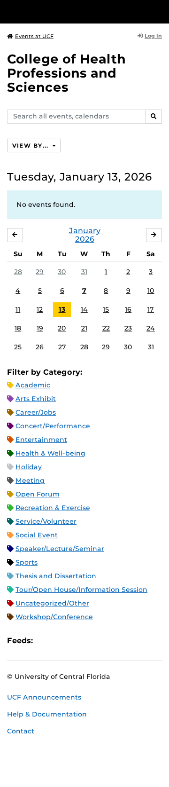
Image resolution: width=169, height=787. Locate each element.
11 (17, 309)
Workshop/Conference (54, 617)
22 (106, 328)
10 (150, 290)
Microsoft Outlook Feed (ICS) (61, 641)
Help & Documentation (47, 714)
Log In (153, 35)
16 (128, 309)
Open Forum (37, 494)
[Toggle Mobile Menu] (160, 11)
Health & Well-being (50, 453)
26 (40, 347)
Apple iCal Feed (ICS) (45, 641)
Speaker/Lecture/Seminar (59, 548)
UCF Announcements (44, 697)
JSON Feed (109, 641)
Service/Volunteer (46, 521)
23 (128, 328)
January (84, 230)
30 (62, 272)
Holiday (28, 467)
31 (84, 272)
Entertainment (41, 439)
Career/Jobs (35, 412)
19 (40, 328)
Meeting (30, 480)
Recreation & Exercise (52, 508)
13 (62, 309)
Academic (32, 385)
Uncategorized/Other (52, 603)
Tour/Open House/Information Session (81, 589)
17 (150, 309)
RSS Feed (77, 641)
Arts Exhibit (35, 398)
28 (18, 272)
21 (84, 328)
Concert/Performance (52, 426)
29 (40, 272)
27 (62, 347)
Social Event (36, 535)
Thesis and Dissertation (55, 576)
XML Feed (93, 641)
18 (18, 328)
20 (62, 328)
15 (106, 309)
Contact (20, 731)
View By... (31, 145)
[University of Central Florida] (71, 11)
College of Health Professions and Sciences (66, 73)
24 (150, 328)
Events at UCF (34, 36)
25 (18, 347)
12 (40, 309)
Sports (26, 562)
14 (84, 309)
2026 (84, 239)
